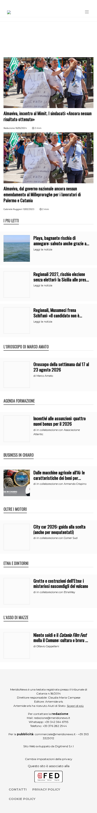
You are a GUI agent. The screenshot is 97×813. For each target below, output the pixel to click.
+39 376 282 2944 (55, 726)
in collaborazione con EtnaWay (55, 592)
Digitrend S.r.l (64, 746)
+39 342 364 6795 (56, 722)
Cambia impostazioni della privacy (48, 759)
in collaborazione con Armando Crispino (61, 483)
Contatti (18, 789)
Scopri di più (75, 706)
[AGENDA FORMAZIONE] (19, 396)
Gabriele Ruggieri (13, 209)
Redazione (9, 128)
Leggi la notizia (42, 249)
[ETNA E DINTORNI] (16, 558)
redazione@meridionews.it (52, 718)
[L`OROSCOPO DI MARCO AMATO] (26, 342)
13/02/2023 (28, 209)
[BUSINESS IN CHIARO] (19, 450)
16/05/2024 (21, 128)
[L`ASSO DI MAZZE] (16, 612)
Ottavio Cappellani (47, 646)
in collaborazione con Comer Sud (56, 538)
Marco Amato (44, 375)
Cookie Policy (22, 799)
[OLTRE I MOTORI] (15, 504)
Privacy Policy (46, 789)
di (34, 375)
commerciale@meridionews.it (55, 734)
